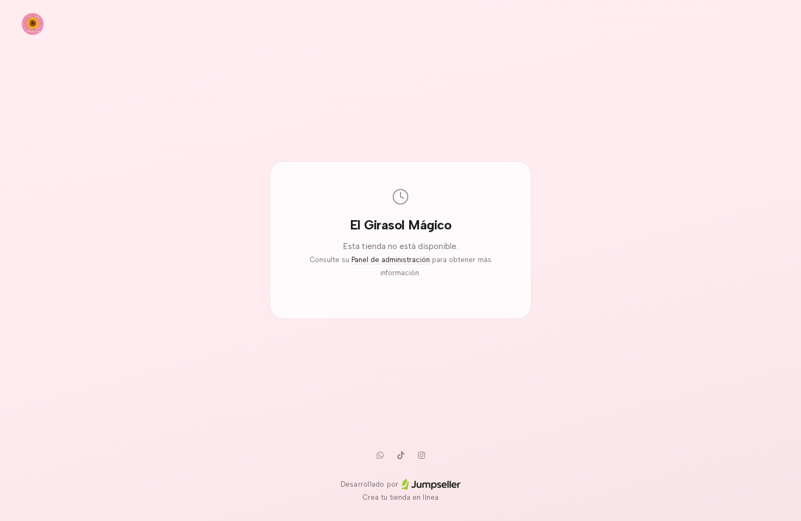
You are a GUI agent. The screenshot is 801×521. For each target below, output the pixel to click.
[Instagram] (421, 455)
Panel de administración (390, 260)
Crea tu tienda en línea (400, 497)
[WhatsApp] (380, 455)
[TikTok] (400, 455)
